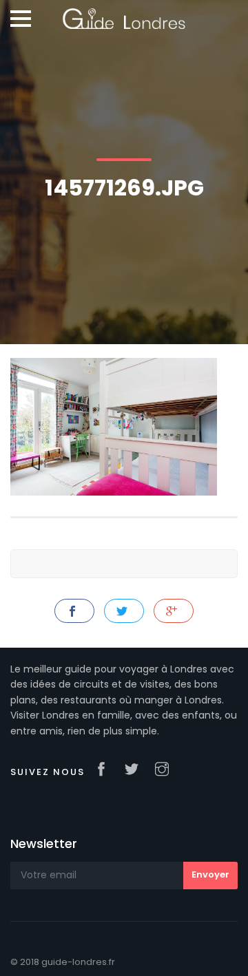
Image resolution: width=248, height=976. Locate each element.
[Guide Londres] (123, 14)
